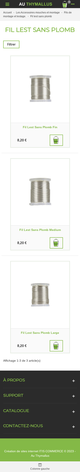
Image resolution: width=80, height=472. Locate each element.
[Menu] (7, 4)
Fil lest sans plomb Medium (40, 230)
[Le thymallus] (36, 4)
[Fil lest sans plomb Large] (40, 295)
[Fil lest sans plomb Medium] (40, 192)
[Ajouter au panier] (56, 140)
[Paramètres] (73, 4)
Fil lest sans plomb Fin (40, 127)
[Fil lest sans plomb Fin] (40, 89)
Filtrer (11, 44)
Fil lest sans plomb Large (40, 332)
